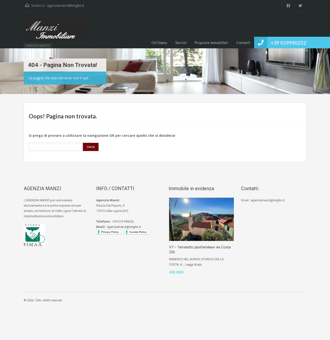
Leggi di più (193, 264)
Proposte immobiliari (211, 42)
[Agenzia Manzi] (55, 32)
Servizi (180, 42)
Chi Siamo (159, 42)
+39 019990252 (288, 43)
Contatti (243, 42)
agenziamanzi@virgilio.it (65, 5)
